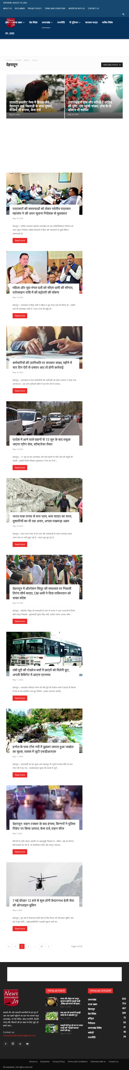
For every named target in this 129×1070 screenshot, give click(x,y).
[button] (123, 14)
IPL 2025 (9, 33)
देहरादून (26, 60)
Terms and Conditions (55, 8)
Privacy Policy (35, 8)
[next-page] (48, 946)
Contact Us (93, 8)
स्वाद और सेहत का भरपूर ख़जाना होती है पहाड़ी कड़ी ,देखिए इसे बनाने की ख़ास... (70, 1001)
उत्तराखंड (46, 22)
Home (9, 60)
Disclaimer (20, 8)
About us (7, 8)
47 (42, 946)
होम (6, 22)
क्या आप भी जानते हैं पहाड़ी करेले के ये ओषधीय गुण (70, 1013)
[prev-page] (9, 946)
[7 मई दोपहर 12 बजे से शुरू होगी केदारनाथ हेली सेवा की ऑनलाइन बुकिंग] (44, 884)
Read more (20, 240)
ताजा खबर (17, 22)
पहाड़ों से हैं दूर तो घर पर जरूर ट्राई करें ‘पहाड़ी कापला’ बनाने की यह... (71, 1028)
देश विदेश (33, 22)
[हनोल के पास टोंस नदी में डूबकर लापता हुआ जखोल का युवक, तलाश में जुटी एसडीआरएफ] (44, 731)
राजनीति (61, 22)
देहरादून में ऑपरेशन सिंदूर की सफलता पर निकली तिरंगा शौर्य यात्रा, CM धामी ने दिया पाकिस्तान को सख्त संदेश (42, 593)
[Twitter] (20, 1044)
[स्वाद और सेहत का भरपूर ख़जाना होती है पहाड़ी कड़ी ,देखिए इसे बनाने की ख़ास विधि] (51, 1001)
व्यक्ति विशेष (107, 22)
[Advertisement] (64, 51)
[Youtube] (27, 1044)
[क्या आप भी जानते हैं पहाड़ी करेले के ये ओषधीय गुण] (51, 1015)
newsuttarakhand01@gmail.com (19, 1035)
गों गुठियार (73, 22)
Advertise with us (76, 8)
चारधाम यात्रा (91, 22)
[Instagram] (12, 1043)
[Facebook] (5, 1044)
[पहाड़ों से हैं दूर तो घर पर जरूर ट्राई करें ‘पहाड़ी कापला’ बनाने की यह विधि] (51, 1028)
